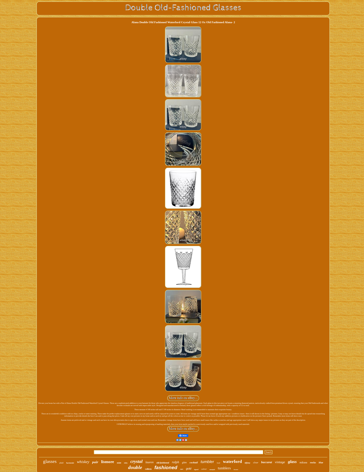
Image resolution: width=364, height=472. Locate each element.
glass (292, 461)
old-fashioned (162, 462)
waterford (232, 461)
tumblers (224, 468)
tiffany (247, 463)
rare (181, 469)
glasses (50, 461)
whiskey (83, 462)
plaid (61, 463)
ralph (175, 462)
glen (184, 462)
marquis (212, 469)
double (135, 467)
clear (255, 462)
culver (204, 469)
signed (196, 469)
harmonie (70, 463)
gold (188, 468)
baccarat (266, 462)
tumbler (207, 461)
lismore (107, 461)
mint (119, 463)
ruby (126, 463)
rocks (313, 462)
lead (218, 463)
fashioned (165, 467)
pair (95, 462)
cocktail (194, 462)
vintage (280, 462)
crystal (136, 461)
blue (321, 462)
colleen (148, 469)
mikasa (303, 462)
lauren (149, 462)
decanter (236, 469)
